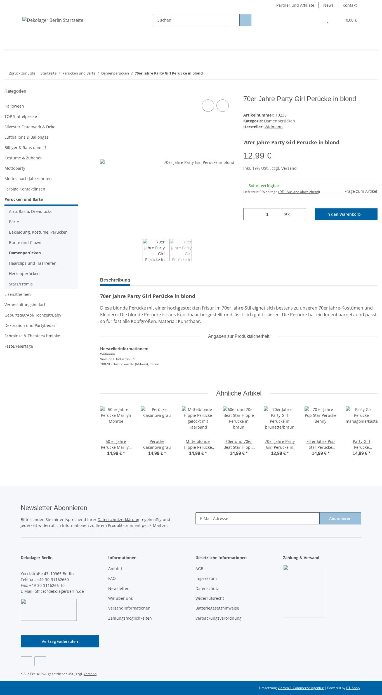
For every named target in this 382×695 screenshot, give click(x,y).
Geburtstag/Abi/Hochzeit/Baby (32, 315)
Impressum (206, 578)
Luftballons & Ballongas (26, 137)
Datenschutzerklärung (118, 519)
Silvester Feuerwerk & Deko (29, 126)
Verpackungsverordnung (218, 618)
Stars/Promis (21, 284)
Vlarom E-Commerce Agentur (301, 687)
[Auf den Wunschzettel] (222, 105)
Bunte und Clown (25, 242)
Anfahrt (115, 568)
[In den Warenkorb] (104, 92)
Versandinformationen (129, 608)
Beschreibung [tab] (115, 280)
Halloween (14, 106)
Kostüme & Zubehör (23, 158)
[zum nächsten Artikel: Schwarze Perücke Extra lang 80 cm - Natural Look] (372, 73)
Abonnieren (340, 518)
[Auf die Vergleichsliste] (208, 105)
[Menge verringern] (250, 214)
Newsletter (118, 588)
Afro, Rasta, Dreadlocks (30, 211)
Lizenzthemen (17, 294)
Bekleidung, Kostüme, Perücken (38, 232)
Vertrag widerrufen (60, 641)
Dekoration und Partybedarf (30, 325)
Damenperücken (279, 121)
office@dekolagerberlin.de (59, 591)
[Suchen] (245, 20)
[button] (316, 20)
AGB (199, 568)
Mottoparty (14, 168)
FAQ (112, 578)
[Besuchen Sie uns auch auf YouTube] (40, 661)
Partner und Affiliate (295, 5)
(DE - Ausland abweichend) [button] (299, 191)
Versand (289, 168)
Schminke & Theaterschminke (32, 335)
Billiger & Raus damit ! (25, 147)
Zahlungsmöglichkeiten (130, 618)
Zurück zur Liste (22, 73)
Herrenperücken (24, 273)
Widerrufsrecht (209, 598)
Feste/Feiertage (18, 346)
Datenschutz (207, 588)
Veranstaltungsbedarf (24, 304)
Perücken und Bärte (23, 199)
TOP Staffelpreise (20, 116)
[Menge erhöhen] (300, 214)
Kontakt (350, 5)
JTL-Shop (353, 687)
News (328, 5)
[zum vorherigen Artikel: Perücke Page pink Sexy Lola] (359, 73)
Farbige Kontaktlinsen (24, 189)
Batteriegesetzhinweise (217, 608)
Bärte (14, 221)
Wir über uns (120, 598)
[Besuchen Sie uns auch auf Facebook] (26, 661)
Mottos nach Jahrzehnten (28, 178)
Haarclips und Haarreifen (32, 263)
